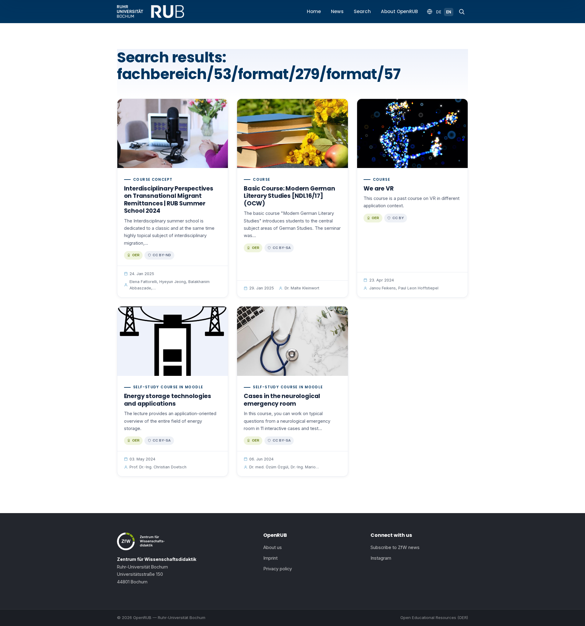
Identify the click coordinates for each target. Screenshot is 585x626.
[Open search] (461, 11)
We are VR (378, 188)
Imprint (270, 558)
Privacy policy (277, 569)
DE (438, 12)
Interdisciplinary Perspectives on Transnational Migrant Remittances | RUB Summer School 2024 (168, 199)
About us (272, 547)
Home (314, 11)
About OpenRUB (399, 11)
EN (448, 12)
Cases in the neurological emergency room (282, 400)
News (337, 11)
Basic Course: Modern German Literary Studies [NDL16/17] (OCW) (289, 196)
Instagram (380, 558)
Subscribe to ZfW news (395, 547)
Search (362, 11)
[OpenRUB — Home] (150, 11)
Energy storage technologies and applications (167, 400)
